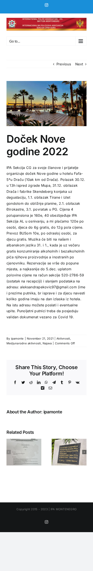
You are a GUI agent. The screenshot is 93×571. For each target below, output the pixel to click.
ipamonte (17, 338)
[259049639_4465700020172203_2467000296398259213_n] (46, 103)
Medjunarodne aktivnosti (23, 343)
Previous (63, 64)
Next (79, 64)
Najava (47, 343)
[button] (8, 452)
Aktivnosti (63, 338)
